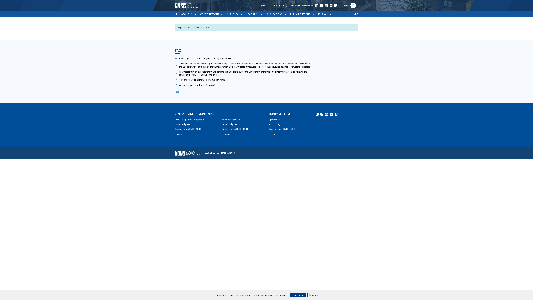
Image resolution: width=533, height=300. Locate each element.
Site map (275, 5)
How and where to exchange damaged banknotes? (202, 79)
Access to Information (302, 5)
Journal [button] (323, 14)
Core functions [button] (209, 14)
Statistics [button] (252, 14)
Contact (263, 5)
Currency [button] (232, 14)
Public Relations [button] (300, 14)
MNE (355, 14)
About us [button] (186, 14)
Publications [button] (274, 14)
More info (313, 295)
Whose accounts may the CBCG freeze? (197, 85)
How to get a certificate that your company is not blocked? (206, 58)
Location (179, 134)
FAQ (285, 5)
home (206, 27)
